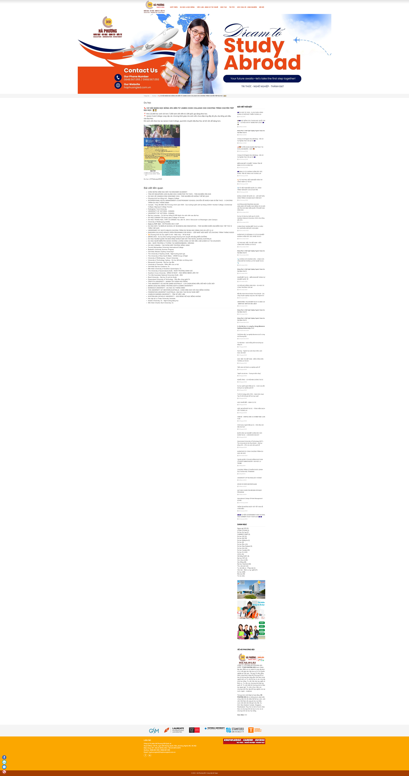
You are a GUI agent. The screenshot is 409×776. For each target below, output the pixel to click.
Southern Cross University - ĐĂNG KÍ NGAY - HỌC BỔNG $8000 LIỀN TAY (173, 320)
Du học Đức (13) (242, 591)
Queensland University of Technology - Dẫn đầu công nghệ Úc (169, 326)
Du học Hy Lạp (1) (242, 579)
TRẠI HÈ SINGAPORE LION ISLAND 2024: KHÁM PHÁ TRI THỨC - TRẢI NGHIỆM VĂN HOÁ (179, 241)
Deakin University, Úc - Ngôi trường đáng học (163, 347)
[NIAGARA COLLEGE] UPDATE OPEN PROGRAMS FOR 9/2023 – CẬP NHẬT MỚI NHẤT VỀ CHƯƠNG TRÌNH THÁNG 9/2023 (191, 279)
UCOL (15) (240, 601)
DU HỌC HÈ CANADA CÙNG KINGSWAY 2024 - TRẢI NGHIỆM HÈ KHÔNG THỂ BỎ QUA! (178, 243)
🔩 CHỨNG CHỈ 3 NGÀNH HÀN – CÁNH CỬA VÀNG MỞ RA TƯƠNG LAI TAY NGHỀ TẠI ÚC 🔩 (250, 307)
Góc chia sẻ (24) (242, 607)
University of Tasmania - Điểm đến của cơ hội (163, 311)
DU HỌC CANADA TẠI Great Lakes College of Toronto (166, 264)
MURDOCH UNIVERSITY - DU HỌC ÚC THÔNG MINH (166, 334)
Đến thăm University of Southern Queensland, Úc (164, 315)
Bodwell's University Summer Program (161, 296)
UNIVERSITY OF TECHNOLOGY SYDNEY (249, 524)
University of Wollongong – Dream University (163, 305)
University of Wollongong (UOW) (159, 268)
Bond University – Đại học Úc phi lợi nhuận (162, 324)
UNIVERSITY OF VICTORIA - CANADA (161, 258)
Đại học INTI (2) (242, 605)
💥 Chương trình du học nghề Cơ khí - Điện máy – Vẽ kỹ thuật (169, 281)
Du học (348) (241, 619)
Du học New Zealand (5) (244, 593)
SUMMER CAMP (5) (243, 581)
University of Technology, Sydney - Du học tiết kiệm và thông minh (170, 307)
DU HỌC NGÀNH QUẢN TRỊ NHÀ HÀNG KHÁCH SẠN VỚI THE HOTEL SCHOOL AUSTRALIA (179, 285)
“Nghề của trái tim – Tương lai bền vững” (249, 420)
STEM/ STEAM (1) (243, 577)
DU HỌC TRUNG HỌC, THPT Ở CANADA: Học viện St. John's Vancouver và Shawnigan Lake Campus (182, 266)
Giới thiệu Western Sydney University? (161, 298)
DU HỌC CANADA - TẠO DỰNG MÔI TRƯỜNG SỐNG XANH (169, 292)
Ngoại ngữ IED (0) (242, 575)
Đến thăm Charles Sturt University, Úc (161, 349)
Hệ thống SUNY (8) (243, 603)
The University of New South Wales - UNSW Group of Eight (168, 302)
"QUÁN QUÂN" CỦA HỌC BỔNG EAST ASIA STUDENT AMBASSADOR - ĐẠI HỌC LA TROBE (250, 508)
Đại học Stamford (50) (244, 611)
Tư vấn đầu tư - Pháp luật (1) (246, 615)
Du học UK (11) (242, 583)
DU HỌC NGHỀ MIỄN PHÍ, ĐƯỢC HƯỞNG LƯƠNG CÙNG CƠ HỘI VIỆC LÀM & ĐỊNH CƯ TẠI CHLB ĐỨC (184, 288)
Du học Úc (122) (242, 599)
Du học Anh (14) (242, 595)
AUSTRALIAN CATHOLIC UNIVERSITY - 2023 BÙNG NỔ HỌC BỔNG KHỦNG (174, 343)
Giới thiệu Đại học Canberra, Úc (159, 313)
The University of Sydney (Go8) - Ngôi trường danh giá (166, 300)
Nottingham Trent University (157, 256)
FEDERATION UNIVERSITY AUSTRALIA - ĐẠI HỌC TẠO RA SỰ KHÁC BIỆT (173, 339)
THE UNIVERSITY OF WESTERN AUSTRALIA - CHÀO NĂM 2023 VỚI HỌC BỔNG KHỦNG (179, 337)
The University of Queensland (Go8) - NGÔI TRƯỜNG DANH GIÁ (170, 317)
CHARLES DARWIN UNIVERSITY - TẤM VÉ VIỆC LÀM (166, 341)
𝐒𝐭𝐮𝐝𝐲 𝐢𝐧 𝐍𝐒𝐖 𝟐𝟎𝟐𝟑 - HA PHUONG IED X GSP (163, 271)
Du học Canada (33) (243, 597)
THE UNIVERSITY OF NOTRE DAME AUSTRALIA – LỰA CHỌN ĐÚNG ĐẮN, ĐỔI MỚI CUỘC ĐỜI (181, 330)
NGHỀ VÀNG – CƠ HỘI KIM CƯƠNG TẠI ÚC (250, 426)
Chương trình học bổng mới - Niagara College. (163, 245)
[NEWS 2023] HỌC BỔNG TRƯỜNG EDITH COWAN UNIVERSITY (171, 332)
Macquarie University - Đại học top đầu (161, 309)
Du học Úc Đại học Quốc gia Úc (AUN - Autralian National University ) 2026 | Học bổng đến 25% (250, 265)
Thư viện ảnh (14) (242, 613)
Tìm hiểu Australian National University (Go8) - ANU (165, 322)
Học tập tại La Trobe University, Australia (161, 345)
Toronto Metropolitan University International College (165, 294)
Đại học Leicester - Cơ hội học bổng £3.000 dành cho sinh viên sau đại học (173, 262)
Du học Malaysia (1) (243, 587)
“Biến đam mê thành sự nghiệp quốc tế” (248, 414)
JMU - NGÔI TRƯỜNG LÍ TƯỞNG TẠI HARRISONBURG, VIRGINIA (171, 290)
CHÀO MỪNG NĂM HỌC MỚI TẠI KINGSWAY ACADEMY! (167, 239)
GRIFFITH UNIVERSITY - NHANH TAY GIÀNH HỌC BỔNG (168, 328)
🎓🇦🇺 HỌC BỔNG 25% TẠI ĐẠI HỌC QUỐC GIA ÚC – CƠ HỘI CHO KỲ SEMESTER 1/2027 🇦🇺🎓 (251, 169)
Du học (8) (240, 589)
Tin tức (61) (241, 623)
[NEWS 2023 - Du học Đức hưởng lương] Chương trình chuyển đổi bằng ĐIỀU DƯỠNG (177, 283)
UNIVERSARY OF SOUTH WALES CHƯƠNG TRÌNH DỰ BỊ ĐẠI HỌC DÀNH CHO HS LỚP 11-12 (180, 277)
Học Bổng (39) (241, 609)
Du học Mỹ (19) (242, 585)
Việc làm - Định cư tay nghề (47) (247, 617)
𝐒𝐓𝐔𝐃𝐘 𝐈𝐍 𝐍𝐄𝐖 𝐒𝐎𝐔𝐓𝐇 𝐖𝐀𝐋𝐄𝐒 (247, 531)
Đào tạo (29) (241, 620)
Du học (154, 142)
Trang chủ (146, 142)
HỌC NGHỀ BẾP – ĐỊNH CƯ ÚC (246, 449)
